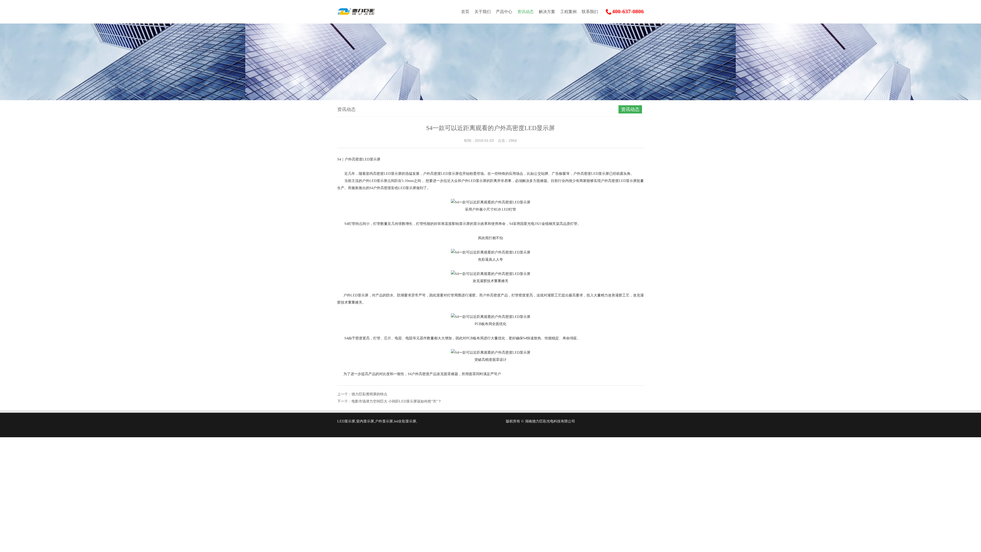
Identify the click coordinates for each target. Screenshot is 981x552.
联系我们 (590, 11)
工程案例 (568, 11)
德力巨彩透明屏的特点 (369, 394)
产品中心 (504, 11)
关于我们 (482, 11)
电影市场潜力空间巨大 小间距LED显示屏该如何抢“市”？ (396, 401)
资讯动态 (525, 11)
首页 (465, 11)
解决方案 (547, 11)
